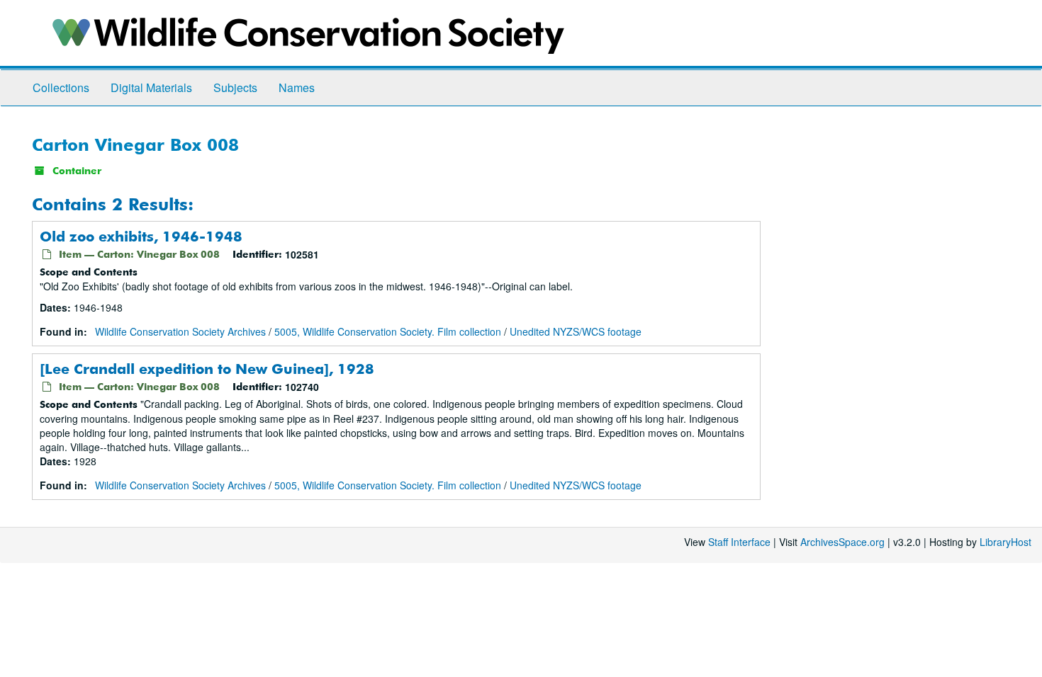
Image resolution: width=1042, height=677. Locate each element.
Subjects (235, 87)
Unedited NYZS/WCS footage (576, 331)
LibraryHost (1005, 542)
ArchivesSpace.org (842, 542)
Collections (61, 87)
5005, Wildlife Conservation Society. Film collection (387, 331)
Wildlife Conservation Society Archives (180, 331)
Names (297, 87)
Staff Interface (739, 542)
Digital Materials (151, 87)
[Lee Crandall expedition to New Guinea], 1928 (207, 368)
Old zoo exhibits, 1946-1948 (141, 236)
